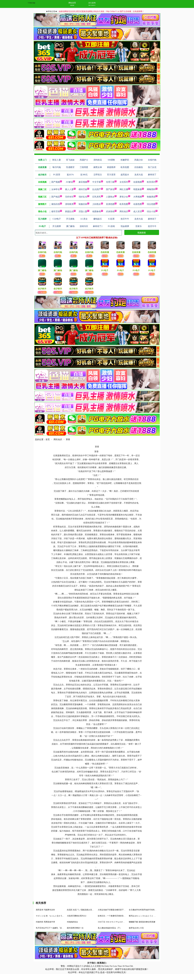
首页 (48, 439)
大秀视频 (137, 197)
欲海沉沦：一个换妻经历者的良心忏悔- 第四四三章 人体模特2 (123, 916)
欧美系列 (151, 182)
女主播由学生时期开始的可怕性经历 (143, 910)
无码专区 (69, 197)
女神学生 (55, 189)
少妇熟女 (96, 204)
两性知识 (124, 211)
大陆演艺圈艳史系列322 (76, 916)
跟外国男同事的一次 (75, 928)
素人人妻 (69, 189)
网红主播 (124, 189)
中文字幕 (96, 182)
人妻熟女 (110, 197)
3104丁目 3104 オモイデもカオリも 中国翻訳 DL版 (118, 922)
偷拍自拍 (55, 204)
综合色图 (151, 204)
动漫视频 (137, 182)
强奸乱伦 (83, 197)
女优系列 (124, 182)
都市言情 (55, 211)
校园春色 (96, 211)
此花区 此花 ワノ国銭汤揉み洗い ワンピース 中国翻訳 (89, 910)
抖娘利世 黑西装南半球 (45, 922)
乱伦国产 (96, 189)
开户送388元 (42, 292)
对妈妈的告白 (72, 922)
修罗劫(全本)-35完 (136, 928)
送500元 (105, 274)
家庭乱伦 (69, 211)
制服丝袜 (83, 204)
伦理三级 (110, 182)
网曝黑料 (151, 189)
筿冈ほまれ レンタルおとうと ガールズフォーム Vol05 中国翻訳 (155, 916)
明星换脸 (137, 189)
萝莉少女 (124, 197)
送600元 (42, 274)
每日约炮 (105, 256)
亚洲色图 (110, 204)
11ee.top (31, 2)
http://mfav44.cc (91, 5)
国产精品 (55, 197)
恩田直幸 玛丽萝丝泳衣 (45, 910)
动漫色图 (137, 204)
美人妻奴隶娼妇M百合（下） (110, 928)
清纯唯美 (69, 204)
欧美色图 (124, 204)
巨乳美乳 (96, 197)
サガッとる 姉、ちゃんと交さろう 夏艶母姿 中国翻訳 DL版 (60, 916)
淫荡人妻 (83, 211)
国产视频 (55, 182)
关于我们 (91, 963)
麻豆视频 (83, 182)
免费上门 (42, 256)
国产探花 (110, 189)
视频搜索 (141, 232)
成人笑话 (137, 211)
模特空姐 (83, 189)
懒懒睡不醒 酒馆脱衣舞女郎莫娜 (142, 922)
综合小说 (151, 211)
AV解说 (69, 182)
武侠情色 (110, 211)
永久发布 (92, 2)
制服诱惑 (151, 197)
